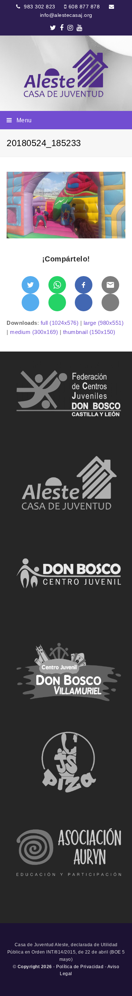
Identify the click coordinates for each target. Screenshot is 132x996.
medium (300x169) (34, 332)
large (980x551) (104, 323)
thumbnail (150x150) (89, 332)
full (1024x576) (60, 323)
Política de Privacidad (79, 966)
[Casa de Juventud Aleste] (66, 73)
